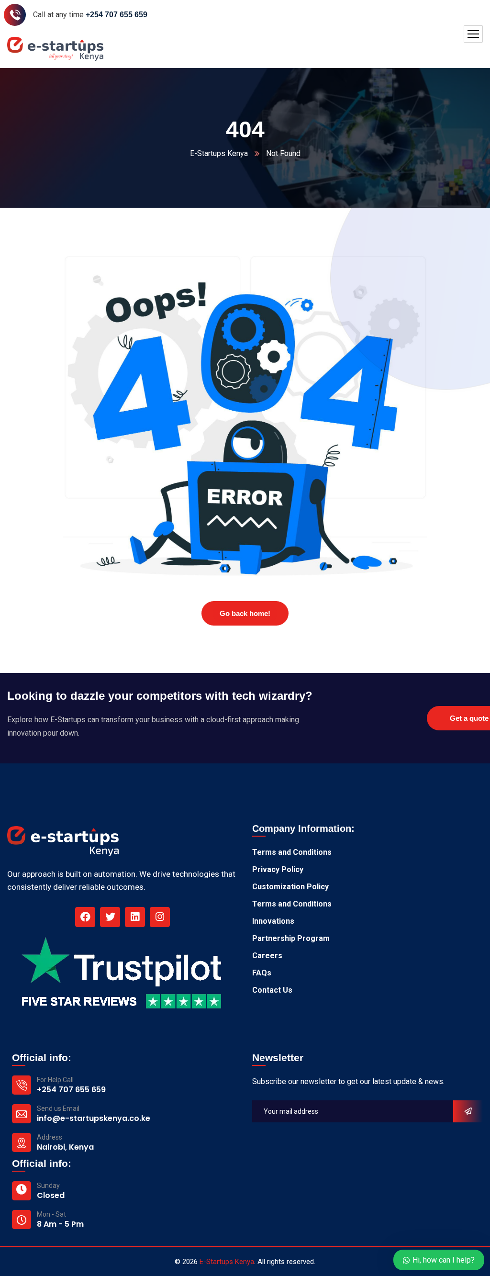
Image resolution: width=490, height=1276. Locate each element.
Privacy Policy (277, 869)
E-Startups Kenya (219, 153)
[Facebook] (85, 917)
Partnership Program (291, 938)
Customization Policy (290, 886)
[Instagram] (160, 917)
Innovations (273, 921)
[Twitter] (110, 917)
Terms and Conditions (292, 852)
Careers (267, 955)
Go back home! (245, 613)
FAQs (261, 972)
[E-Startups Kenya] (55, 49)
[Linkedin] (135, 917)
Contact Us (272, 990)
